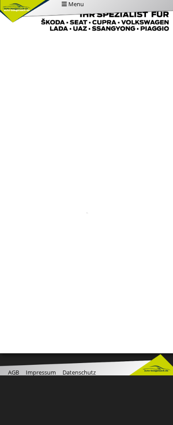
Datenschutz (79, 372)
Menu (75, 4)
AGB (13, 372)
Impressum (41, 372)
